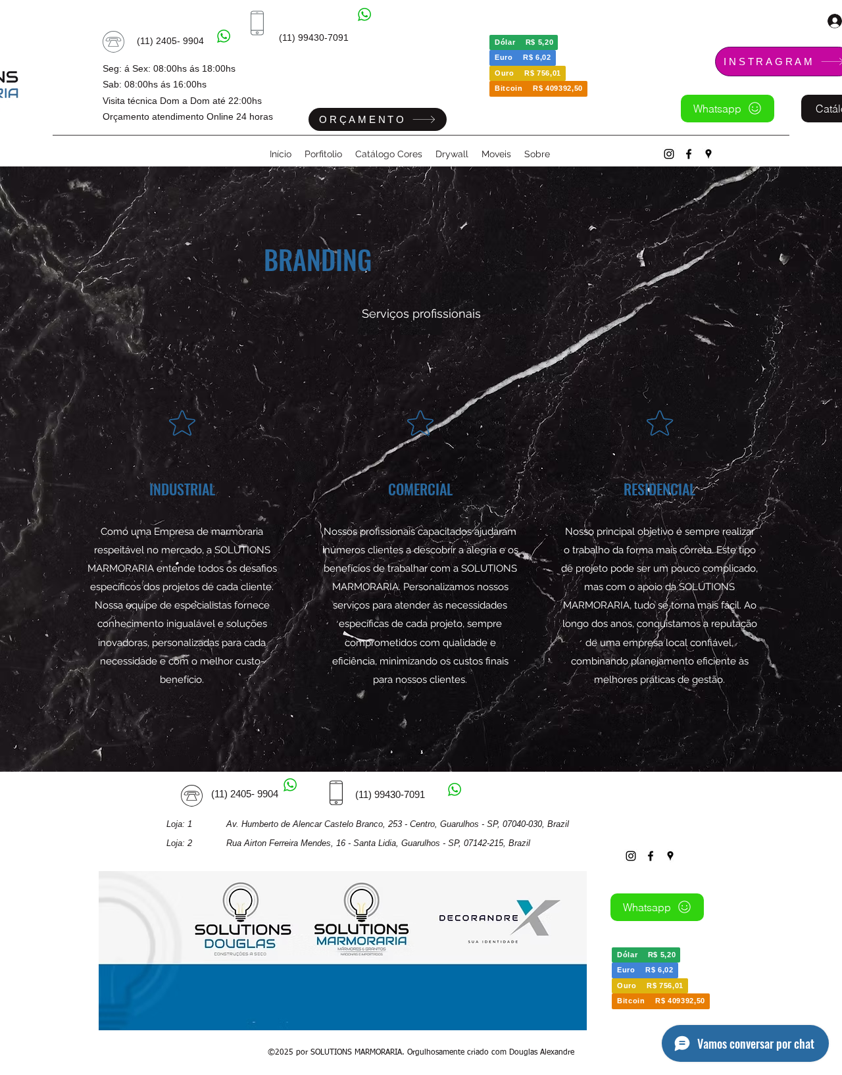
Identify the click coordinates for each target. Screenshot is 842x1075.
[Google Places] (708, 154)
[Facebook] (688, 154)
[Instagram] (669, 154)
